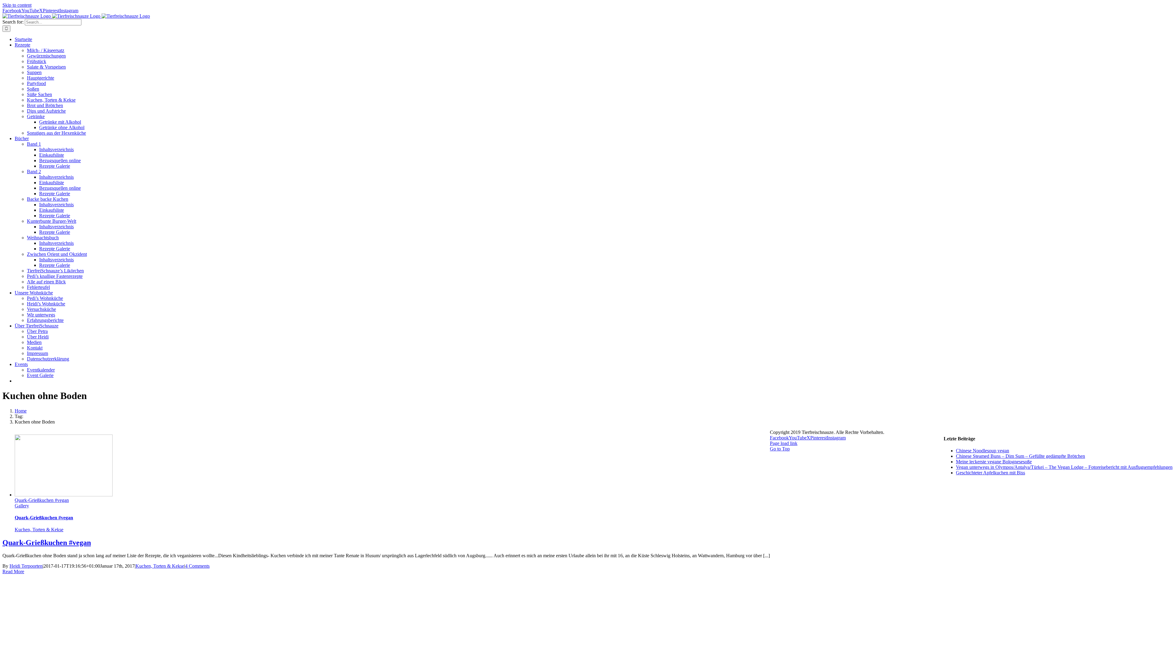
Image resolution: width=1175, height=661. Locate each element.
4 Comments (197, 566)
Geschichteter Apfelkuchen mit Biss (990, 472)
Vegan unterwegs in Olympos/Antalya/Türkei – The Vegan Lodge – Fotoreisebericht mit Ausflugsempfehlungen (1064, 467)
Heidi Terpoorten (26, 566)
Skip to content (17, 5)
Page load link (783, 443)
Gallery (22, 505)
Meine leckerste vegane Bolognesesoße (994, 461)
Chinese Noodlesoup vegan (982, 450)
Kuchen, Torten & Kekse (39, 529)
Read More (13, 571)
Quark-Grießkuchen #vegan (42, 500)
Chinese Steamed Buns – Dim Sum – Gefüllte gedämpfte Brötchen (1020, 456)
